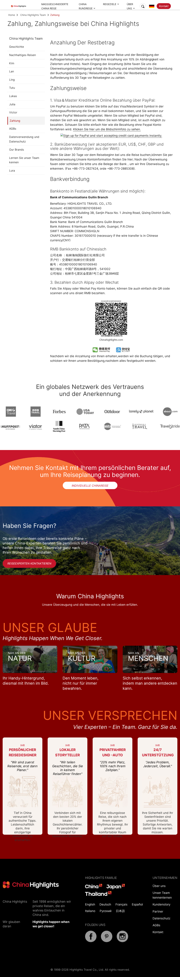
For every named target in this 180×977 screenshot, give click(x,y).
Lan (11, 71)
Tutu (12, 87)
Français (121, 904)
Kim (11, 63)
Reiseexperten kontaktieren (29, 563)
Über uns (159, 886)
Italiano (90, 911)
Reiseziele (109, 4)
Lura (12, 170)
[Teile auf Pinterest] (106, 941)
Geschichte (16, 46)
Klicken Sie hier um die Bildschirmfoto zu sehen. (107, 129)
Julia (12, 104)
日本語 (120, 911)
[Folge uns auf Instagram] (122, 941)
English (90, 904)
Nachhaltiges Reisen (22, 55)
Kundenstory (161, 904)
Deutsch (105, 904)
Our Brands (16, 149)
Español (137, 904)
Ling (12, 79)
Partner (158, 911)
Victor (13, 112)
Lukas (13, 96)
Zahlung (15, 120)
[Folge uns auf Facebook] (91, 941)
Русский (105, 911)
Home (11, 14)
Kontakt (163, 6)
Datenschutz (161, 918)
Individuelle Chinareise (90, 485)
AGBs (12, 128)
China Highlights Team (33, 14)
